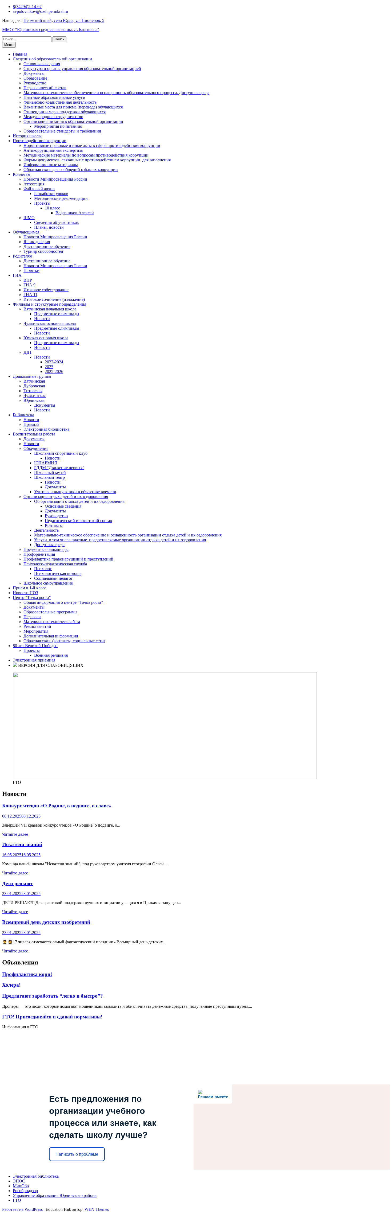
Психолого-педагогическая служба (55, 564)
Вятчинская (34, 381)
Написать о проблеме (76, 1154)
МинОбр (21, 1186)
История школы (27, 136)
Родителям (22, 256)
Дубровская (34, 386)
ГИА (17, 275)
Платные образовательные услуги (54, 97)
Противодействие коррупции (39, 140)
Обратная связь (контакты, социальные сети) (64, 641)
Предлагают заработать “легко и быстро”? (52, 996)
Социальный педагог (53, 578)
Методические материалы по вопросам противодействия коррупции (86, 155)
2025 (49, 366)
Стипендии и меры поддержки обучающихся (64, 112)
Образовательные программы (50, 612)
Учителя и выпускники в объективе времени (75, 491)
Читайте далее (15, 834)
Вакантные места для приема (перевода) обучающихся (73, 107)
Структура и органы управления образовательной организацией (82, 68)
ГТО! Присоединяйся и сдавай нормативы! (52, 1017)
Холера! (11, 985)
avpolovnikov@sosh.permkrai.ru (40, 11)
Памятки (31, 270)
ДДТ (27, 352)
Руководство (34, 83)
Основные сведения (41, 63)
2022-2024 (54, 362)
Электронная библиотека (46, 429)
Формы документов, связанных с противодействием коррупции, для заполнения (97, 160)
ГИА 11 (30, 294)
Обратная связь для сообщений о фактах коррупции (70, 169)
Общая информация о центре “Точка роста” (63, 602)
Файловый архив (39, 188)
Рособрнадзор (25, 1190)
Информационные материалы (50, 164)
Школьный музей (50, 472)
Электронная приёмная (34, 660)
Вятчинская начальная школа (49, 309)
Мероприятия (35, 631)
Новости (42, 318)
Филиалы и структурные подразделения (49, 304)
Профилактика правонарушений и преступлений (68, 559)
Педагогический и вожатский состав (78, 520)
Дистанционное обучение (46, 246)
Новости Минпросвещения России (55, 179)
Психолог (43, 568)
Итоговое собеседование (46, 289)
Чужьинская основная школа (49, 323)
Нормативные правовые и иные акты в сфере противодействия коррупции (91, 145)
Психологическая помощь (57, 573)
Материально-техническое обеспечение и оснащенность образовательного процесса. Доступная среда (116, 92)
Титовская (32, 390)
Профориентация (39, 554)
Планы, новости (49, 227)
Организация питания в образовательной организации (73, 121)
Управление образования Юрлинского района (55, 1195)
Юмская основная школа (45, 338)
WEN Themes (97, 1209)
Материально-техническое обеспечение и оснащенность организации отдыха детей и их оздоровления (128, 535)
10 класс (52, 208)
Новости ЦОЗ (25, 592)
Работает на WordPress (22, 1209)
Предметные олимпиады (56, 314)
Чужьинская (34, 395)
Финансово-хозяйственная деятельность (60, 102)
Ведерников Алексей (74, 213)
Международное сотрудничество (53, 116)
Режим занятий (37, 626)
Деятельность (46, 530)
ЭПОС (19, 1181)
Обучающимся (26, 232)
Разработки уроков (51, 193)
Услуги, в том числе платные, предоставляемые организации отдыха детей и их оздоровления (120, 540)
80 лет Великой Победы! (35, 645)
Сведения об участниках (56, 222)
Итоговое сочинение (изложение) (54, 299)
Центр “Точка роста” (32, 597)
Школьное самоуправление (48, 583)
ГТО (17, 1200)
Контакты (54, 525)
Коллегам (21, 174)
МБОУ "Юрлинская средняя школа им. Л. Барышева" (50, 29)
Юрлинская (34, 400)
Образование (35, 78)
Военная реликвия (51, 655)
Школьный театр (49, 477)
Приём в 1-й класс (29, 588)
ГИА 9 (29, 285)
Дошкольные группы (32, 376)
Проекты (42, 203)
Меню (9, 45)
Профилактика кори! (27, 974)
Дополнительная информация (50, 636)
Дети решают (17, 883)
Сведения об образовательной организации (52, 59)
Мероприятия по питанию (58, 126)
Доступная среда (49, 544)
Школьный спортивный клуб (60, 453)
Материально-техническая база (51, 621)
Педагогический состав (44, 87)
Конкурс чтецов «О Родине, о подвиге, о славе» (56, 805)
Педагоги (32, 616)
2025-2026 (54, 371)
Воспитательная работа (34, 434)
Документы (34, 73)
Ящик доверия (36, 241)
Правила (31, 424)
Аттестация (33, 184)
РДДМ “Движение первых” (59, 467)
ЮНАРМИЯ (45, 463)
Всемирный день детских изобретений (46, 922)
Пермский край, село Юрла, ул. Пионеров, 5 (63, 20)
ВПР (27, 280)
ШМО (29, 217)
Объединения (35, 448)
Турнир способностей (43, 251)
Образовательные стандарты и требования (62, 131)
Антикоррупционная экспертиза (53, 150)
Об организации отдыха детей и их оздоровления (79, 501)
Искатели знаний (22, 844)
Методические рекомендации (61, 198)
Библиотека (23, 415)
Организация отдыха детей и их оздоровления (65, 496)
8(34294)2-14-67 (27, 6)
